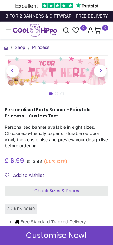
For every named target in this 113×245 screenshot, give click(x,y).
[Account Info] (90, 31)
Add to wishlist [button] (28, 175)
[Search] (65, 31)
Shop (20, 47)
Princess (40, 47)
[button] (12, 71)
